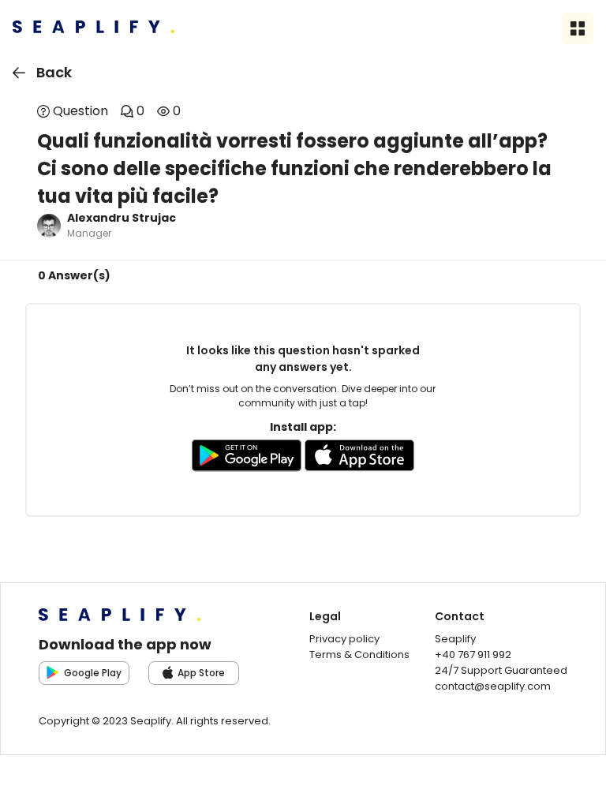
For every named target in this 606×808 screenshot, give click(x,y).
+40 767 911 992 (473, 654)
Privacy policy (344, 638)
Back (54, 72)
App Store (201, 672)
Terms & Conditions (359, 654)
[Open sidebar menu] (577, 28)
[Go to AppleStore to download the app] (360, 458)
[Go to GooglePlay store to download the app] (246, 458)
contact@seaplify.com (493, 686)
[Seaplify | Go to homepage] (93, 29)
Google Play (93, 672)
